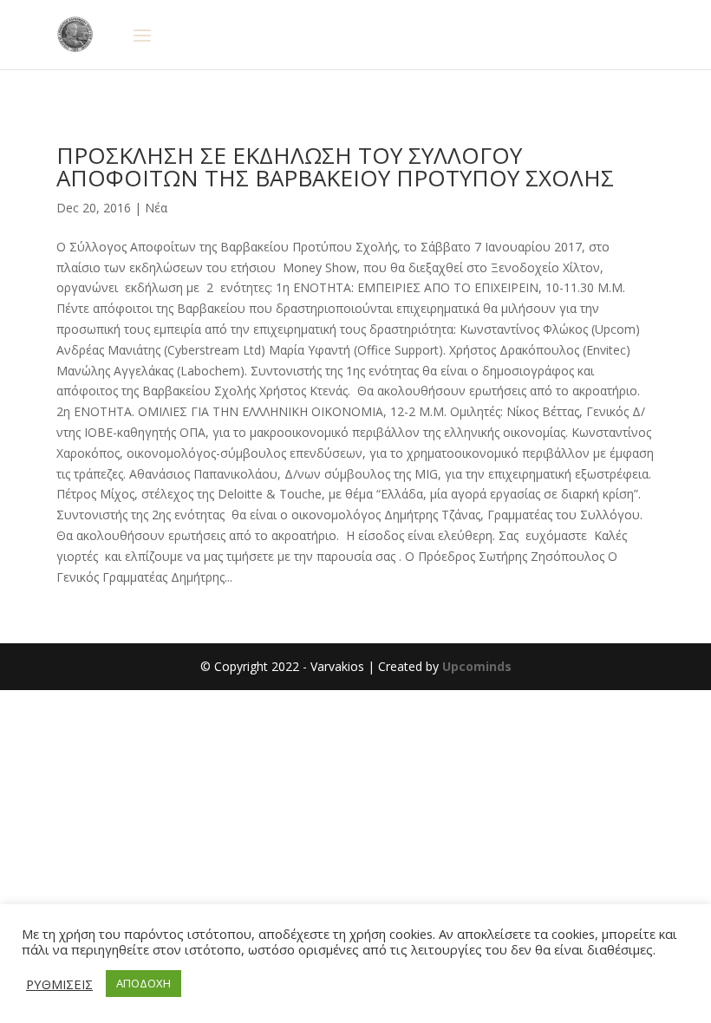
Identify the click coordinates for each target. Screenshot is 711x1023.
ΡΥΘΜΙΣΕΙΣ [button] (59, 984)
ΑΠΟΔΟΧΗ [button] (143, 983)
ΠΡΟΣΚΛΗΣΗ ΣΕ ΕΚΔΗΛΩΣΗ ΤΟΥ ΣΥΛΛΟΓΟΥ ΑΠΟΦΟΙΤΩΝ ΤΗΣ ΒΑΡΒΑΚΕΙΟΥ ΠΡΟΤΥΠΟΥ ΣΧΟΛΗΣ (335, 166)
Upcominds (477, 666)
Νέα (156, 207)
